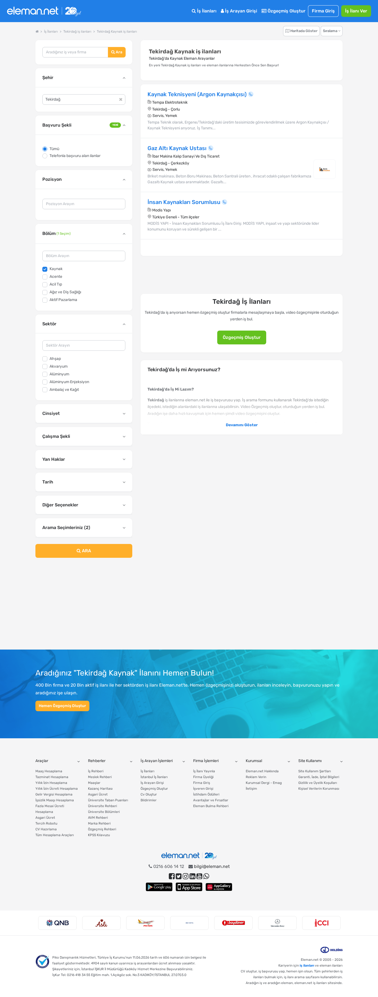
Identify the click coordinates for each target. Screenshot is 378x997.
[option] (57, 923)
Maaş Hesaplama (48, 771)
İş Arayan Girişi (240, 11)
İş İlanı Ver (356, 11)
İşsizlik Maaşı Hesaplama (54, 800)
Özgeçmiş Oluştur (285, 11)
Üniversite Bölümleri (104, 812)
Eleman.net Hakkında (262, 771)
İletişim (251, 789)
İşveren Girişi (203, 789)
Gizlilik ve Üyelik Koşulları (317, 783)
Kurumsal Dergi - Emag (264, 783)
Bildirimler (149, 800)
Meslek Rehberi (100, 777)
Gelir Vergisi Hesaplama (54, 794)
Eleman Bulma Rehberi (211, 806)
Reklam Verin (256, 777)
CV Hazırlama (46, 829)
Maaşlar (94, 783)
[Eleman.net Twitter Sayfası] (179, 876)
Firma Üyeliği (203, 777)
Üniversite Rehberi (102, 806)
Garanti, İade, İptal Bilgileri (318, 777)
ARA (86, 550)
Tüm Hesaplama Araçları (54, 835)
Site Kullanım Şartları (314, 771)
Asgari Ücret (45, 818)
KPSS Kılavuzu (99, 835)
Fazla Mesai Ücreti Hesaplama (49, 809)
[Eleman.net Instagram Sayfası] (185, 876)
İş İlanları (206, 11)
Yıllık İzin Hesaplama (51, 783)
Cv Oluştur (149, 794)
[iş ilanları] (44, 11)
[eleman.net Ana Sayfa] (36, 31)
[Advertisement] (83, 607)
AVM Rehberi (98, 818)
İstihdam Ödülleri (206, 794)
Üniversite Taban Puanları (108, 800)
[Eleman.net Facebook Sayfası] (172, 876)
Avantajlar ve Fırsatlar (210, 800)
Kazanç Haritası (100, 789)
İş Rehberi (95, 771)
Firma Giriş (323, 11)
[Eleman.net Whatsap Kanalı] (206, 876)
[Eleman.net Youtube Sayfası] (199, 876)
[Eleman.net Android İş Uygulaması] (159, 887)
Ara (118, 52)
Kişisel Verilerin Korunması (318, 789)
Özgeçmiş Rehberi (102, 829)
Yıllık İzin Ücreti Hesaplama (56, 789)
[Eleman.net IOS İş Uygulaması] (189, 887)
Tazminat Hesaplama (51, 777)
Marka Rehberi (99, 823)
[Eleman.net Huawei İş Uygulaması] (219, 887)
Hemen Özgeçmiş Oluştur (62, 705)
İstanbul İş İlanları (154, 777)
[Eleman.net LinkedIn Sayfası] (192, 876)
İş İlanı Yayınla (204, 771)
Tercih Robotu (46, 823)
